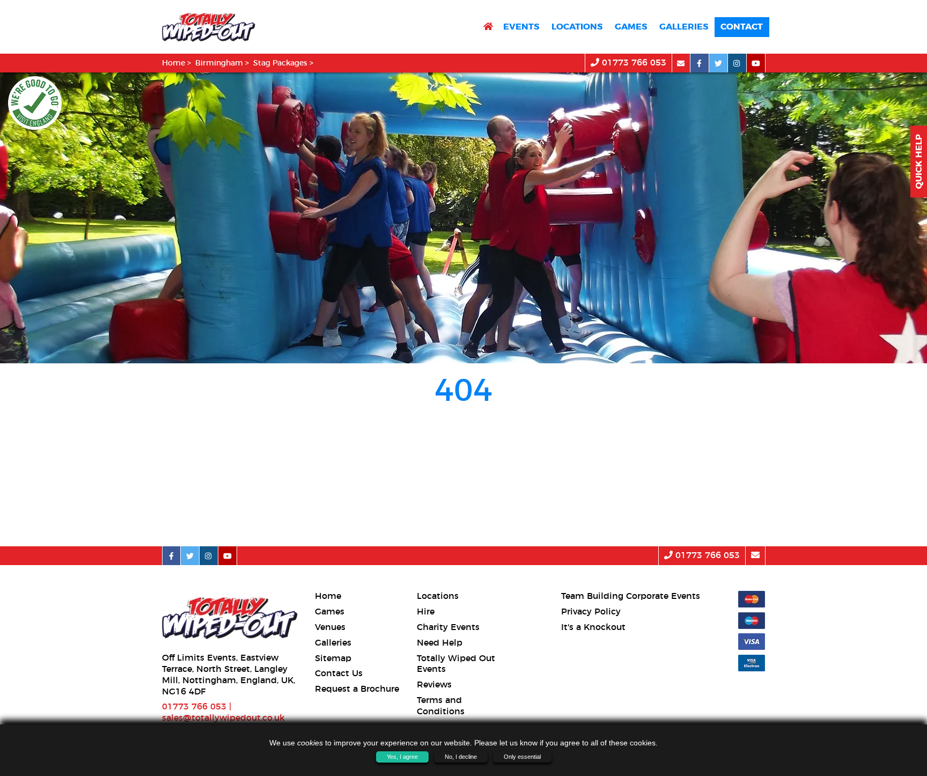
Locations (576, 27)
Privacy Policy (591, 611)
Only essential (522, 756)
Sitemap (333, 658)
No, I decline (461, 756)
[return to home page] (488, 27)
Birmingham (219, 63)
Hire (426, 611)
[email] (681, 63)
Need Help (439, 643)
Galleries (683, 27)
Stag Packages (280, 63)
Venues (330, 627)
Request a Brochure (357, 689)
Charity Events (448, 627)
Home (173, 63)
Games (631, 27)
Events (521, 27)
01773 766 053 (632, 62)
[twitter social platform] (718, 63)
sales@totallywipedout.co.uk (223, 718)
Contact (741, 27)
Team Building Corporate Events (630, 596)
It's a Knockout (593, 627)
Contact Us (339, 673)
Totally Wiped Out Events (456, 664)
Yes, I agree (402, 756)
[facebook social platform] (699, 63)
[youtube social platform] (756, 63)
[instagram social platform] (737, 63)
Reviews (434, 684)
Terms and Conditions (441, 706)
